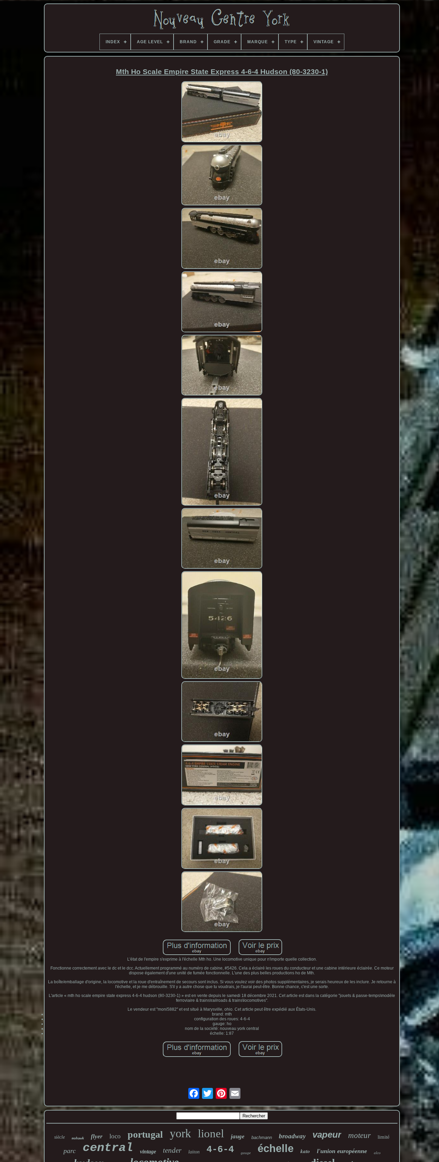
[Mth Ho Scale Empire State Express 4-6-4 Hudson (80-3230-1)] (222, 112)
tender (172, 1150)
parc (69, 1150)
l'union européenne (342, 1151)
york (180, 1133)
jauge (238, 1136)
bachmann (261, 1137)
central (108, 1148)
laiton (194, 1151)
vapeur (326, 1134)
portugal (145, 1134)
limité (384, 1137)
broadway (292, 1136)
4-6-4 (220, 1150)
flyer (97, 1136)
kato (305, 1151)
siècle (59, 1137)
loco (115, 1136)
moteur (359, 1135)
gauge (246, 1153)
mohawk (78, 1138)
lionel (211, 1133)
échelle (276, 1148)
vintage (148, 1151)
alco (377, 1153)
